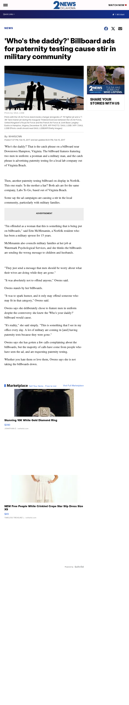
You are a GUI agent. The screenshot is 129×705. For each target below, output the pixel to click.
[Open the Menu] (5, 5)
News (8, 28)
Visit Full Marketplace (73, 385)
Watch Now (116, 5)
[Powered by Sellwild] (79, 567)
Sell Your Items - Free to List (42, 386)
